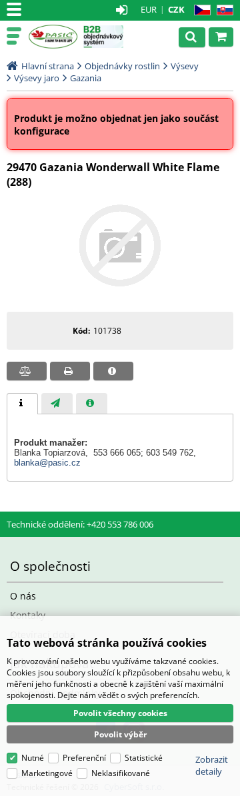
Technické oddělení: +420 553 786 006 (80, 524)
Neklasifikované (120, 773)
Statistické (144, 757)
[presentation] (22, 404)
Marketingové (47, 773)
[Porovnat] (27, 371)
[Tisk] (70, 371)
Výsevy (185, 66)
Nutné (32, 757)
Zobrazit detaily (211, 765)
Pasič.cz (53, 36)
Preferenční (84, 757)
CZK (176, 9)
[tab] (22, 403)
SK (222, 10)
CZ (200, 10)
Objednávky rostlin (122, 66)
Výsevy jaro (36, 78)
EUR (149, 9)
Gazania (85, 78)
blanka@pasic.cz (47, 463)
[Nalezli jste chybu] (113, 371)
